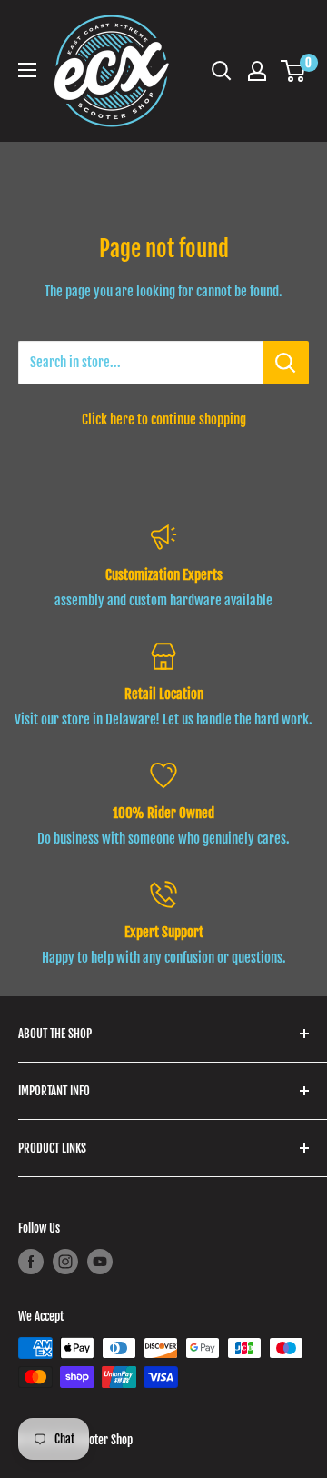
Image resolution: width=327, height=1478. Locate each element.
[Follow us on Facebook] (31, 1261)
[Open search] (222, 71)
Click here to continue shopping (164, 419)
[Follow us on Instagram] (65, 1261)
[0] (293, 71)
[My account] (257, 71)
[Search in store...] (286, 362)
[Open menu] (27, 70)
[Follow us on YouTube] (100, 1261)
